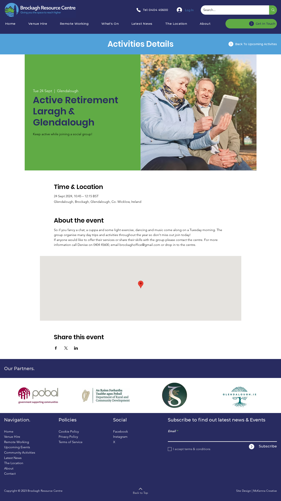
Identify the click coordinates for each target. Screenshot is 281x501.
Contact (10, 473)
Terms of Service (70, 442)
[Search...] (273, 10)
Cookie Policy (69, 431)
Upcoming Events (17, 447)
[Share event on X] (66, 348)
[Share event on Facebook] (56, 348)
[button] (115, 24)
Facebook (120, 431)
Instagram (120, 437)
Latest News (13, 458)
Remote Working (16, 442)
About (8, 468)
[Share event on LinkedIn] (76, 348)
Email (172, 431)
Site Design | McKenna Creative (256, 491)
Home (8, 431)
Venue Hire (12, 437)
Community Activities (19, 452)
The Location (13, 463)
